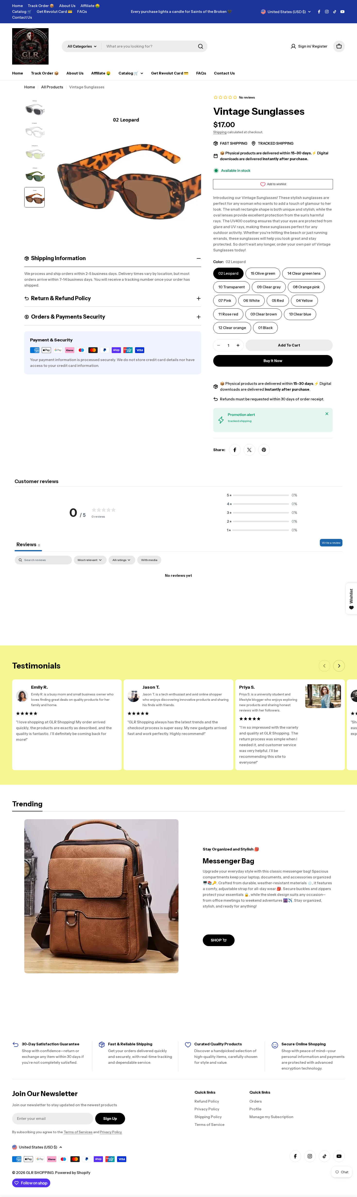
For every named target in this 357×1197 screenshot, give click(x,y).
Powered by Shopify (72, 1172)
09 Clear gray (269, 287)
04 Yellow (304, 300)
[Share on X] (249, 450)
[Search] (201, 46)
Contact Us (22, 17)
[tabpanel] (178, 591)
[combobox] (134, 46)
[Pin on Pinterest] (264, 450)
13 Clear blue (300, 314)
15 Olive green (263, 273)
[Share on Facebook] (235, 450)
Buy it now (273, 360)
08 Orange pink (306, 287)
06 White (251, 300)
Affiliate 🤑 (90, 5)
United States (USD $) (287, 11)
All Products (52, 87)
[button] (262, 495)
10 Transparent (231, 287)
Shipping (220, 132)
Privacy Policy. (111, 1132)
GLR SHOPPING (39, 1172)
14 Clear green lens (304, 273)
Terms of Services (78, 1132)
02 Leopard (228, 273)
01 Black (265, 327)
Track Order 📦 (41, 5)
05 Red (278, 300)
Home (17, 5)
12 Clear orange (232, 327)
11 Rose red (228, 314)
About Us (67, 5)
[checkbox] (149, 560)
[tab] (27, 805)
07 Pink (224, 300)
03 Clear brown (263, 314)
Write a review (331, 543)
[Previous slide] (324, 666)
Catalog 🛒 (22, 11)
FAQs (82, 11)
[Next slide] (339, 666)
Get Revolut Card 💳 (54, 11)
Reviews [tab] (28, 544)
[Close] (327, 413)
